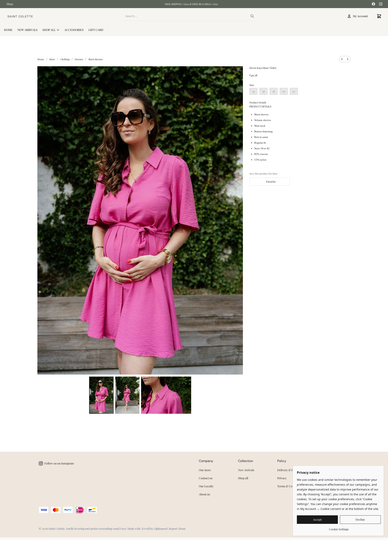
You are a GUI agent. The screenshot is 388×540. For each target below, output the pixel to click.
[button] (269, 182)
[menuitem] (342, 59)
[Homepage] (20, 16)
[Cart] (379, 16)
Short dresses (95, 59)
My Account (360, 16)
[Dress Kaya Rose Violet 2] (166, 395)
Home (40, 59)
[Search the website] (252, 16)
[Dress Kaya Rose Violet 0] (101, 395)
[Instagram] (380, 4)
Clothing (65, 59)
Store (52, 59)
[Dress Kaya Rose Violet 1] (127, 395)
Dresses (79, 59)
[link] (339, 528)
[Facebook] (373, 4)
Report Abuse (177, 529)
